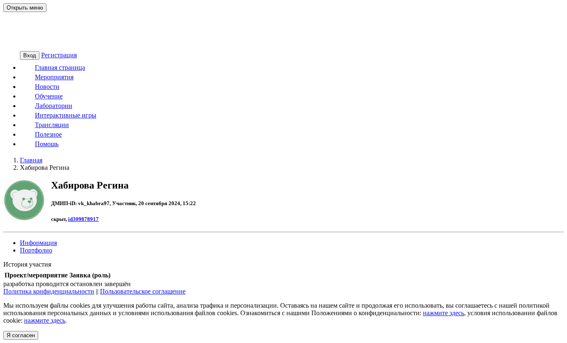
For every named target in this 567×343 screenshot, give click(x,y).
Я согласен (21, 335)
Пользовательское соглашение (143, 291)
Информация (38, 242)
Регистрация (59, 55)
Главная (31, 160)
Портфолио (36, 250)
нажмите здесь (443, 312)
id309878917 (83, 219)
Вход (29, 55)
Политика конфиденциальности (48, 291)
